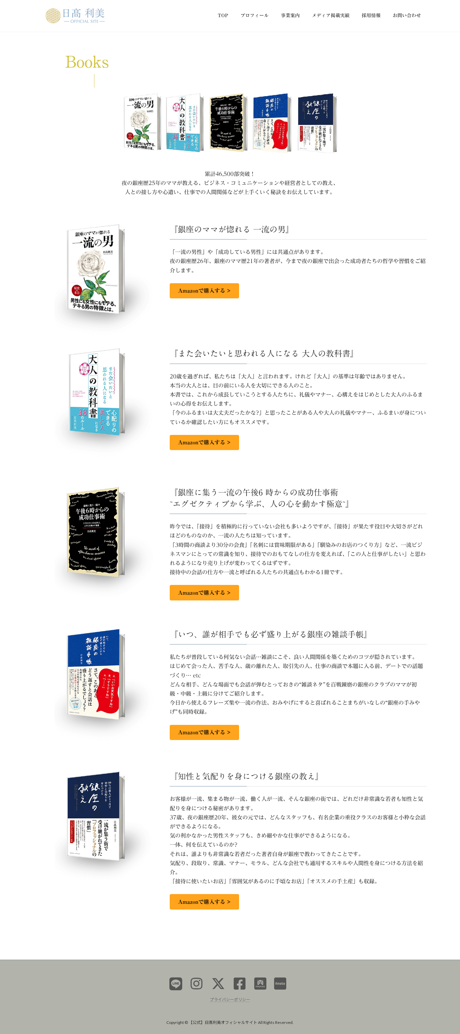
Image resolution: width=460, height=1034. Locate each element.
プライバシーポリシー (230, 999)
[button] (204, 290)
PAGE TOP (443, 996)
